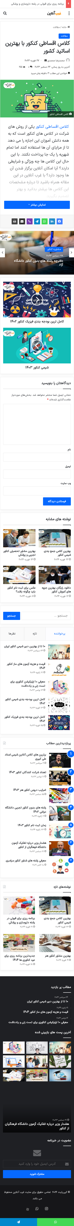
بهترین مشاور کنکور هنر (51, 4)
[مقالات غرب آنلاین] (54, 13)
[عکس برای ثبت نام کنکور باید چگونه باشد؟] (19, 575)
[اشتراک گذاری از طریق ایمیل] (22, 221)
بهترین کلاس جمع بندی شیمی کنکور (57, 553)
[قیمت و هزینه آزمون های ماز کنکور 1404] (59, 669)
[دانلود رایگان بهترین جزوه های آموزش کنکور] (55, 575)
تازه (35, 633)
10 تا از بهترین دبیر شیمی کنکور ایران (24, 646)
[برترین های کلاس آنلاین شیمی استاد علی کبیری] (60, 760)
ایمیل (68, 467)
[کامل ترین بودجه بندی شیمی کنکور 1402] (59, 705)
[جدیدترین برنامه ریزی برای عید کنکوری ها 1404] (19, 943)
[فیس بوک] (60, 221)
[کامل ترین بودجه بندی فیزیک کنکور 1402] (59, 722)
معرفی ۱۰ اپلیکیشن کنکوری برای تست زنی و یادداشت (27, 684)
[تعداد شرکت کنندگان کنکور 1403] (60, 778)
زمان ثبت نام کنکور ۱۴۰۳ (32, 825)
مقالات (56, 27)
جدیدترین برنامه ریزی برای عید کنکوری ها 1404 (19, 958)
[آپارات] (27, 1209)
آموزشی (57, 251)
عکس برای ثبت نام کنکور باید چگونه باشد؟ (21, 590)
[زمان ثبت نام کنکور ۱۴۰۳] (60, 830)
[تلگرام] (37, 221)
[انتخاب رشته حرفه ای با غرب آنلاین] (37, 1048)
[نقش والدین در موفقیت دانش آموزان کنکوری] (37, 1061)
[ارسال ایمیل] (45, 60)
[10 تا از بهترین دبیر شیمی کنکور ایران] (59, 652)
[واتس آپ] (45, 221)
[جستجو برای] (5, 14)
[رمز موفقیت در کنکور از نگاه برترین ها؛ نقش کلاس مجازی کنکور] (14, 1061)
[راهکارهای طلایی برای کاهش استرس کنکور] (60, 1061)
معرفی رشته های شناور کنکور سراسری (26, 861)
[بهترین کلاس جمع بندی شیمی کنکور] (55, 538)
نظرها (12, 633)
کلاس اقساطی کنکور (52, 127)
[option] (37, 253)
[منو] (69, 14)
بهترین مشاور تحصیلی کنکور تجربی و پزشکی (19, 553)
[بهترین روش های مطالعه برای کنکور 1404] (60, 1075)
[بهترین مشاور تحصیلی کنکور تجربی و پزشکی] (19, 538)
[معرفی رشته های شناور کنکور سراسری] (60, 866)
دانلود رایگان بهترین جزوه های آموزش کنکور (56, 590)
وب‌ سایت (66, 483)
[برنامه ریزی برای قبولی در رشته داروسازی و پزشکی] (19, 905)
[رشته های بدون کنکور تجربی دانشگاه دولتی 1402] (60, 813)
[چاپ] (15, 221)
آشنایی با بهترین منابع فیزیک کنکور (40, 263)
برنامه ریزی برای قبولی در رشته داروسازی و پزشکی (21, 920)
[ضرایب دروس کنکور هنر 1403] (60, 795)
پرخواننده (59, 633)
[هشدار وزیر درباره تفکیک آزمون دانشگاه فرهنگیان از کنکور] (60, 848)
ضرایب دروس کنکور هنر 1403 (29, 790)
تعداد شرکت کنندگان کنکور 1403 (27, 772)
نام (69, 450)
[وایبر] (30, 221)
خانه (64, 27)
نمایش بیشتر (38, 205)
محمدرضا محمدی (56, 60)
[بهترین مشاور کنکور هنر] (55, 943)
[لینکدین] (52, 221)
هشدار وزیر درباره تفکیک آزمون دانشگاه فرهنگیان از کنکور (29, 845)
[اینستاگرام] (46, 1208)
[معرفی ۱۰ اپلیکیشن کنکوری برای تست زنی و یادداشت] (59, 687)
